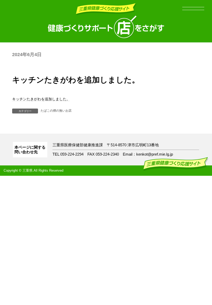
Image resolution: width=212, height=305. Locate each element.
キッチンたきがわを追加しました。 (41, 99)
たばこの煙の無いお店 (56, 110)
